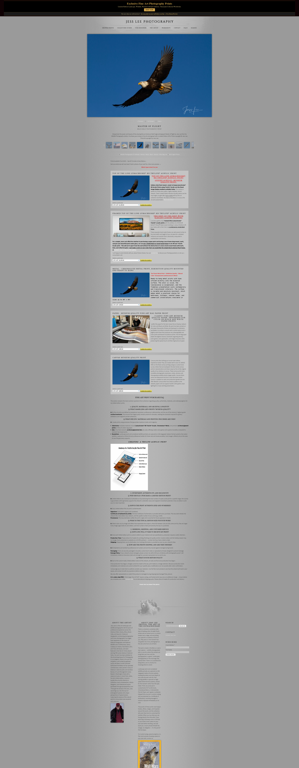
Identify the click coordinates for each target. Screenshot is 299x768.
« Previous (140, 121)
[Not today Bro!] (179, 147)
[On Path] (187, 147)
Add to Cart (146, 205)
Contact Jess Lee (171, 635)
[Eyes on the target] (109, 147)
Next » (160, 121)
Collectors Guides (124, 28)
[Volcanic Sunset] (171, 147)
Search (194, 28)
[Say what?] (132, 147)
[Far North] (117, 147)
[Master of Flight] (140, 147)
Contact (177, 28)
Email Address (170, 645)
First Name (169, 650)
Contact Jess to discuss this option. (125, 250)
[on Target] (163, 147)
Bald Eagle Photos (174, 154)
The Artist (154, 28)
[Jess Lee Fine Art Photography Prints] (149, 22)
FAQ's (186, 28)
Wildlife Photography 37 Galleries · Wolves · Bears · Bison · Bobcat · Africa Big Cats (143, 154)
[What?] (124, 147)
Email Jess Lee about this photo (149, 584)
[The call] (148, 147)
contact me (154, 253)
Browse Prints (108, 28)
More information (169, 200)
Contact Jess (129, 579)
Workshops (166, 28)
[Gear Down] (156, 147)
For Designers (141, 28)
